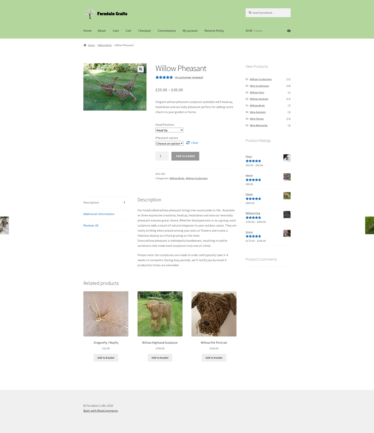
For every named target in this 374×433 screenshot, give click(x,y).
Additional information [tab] (98, 214)
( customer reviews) (189, 77)
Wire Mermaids (259, 125)
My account (190, 30)
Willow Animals (259, 99)
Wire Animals (258, 112)
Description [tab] (91, 202)
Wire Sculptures (259, 86)
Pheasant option (166, 138)
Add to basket (185, 156)
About (102, 30)
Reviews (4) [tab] (90, 225)
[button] (141, 69)
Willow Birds (105, 45)
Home (87, 30)
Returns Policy (214, 30)
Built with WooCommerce (100, 411)
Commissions (167, 30)
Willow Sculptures (197, 178)
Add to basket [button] (105, 357)
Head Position (164, 124)
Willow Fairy (257, 92)
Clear (194, 143)
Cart (128, 30)
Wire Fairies (257, 118)
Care (116, 30)
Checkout (144, 30)
